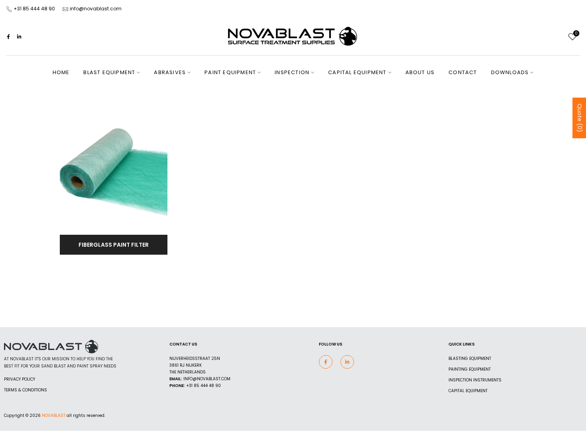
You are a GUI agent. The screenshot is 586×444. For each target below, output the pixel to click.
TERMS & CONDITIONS (25, 390)
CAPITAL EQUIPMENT (357, 72)
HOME (61, 72)
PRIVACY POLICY (19, 379)
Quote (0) (580, 117)
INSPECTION (292, 72)
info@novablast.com (96, 8)
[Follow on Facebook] (8, 36)
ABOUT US (420, 72)
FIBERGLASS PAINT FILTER (114, 245)
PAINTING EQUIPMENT (469, 369)
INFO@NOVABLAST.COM (206, 379)
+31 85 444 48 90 (34, 8)
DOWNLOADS (510, 72)
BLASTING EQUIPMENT (469, 358)
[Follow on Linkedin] (19, 36)
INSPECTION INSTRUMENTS (474, 380)
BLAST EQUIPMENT (109, 72)
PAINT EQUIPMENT (230, 72)
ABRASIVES (170, 72)
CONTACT (462, 72)
